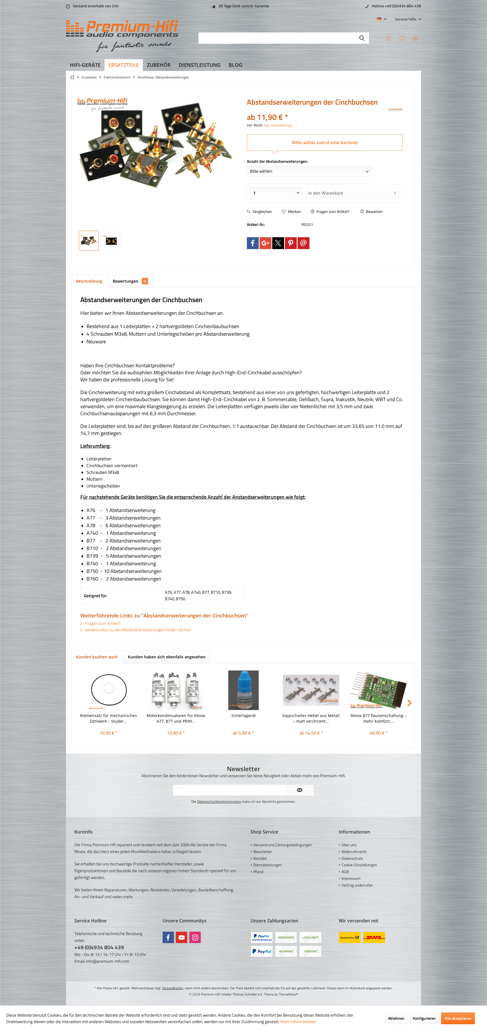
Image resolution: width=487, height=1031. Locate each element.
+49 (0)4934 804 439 (99, 947)
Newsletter (262, 851)
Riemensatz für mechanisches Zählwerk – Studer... (108, 718)
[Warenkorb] (415, 38)
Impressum (351, 878)
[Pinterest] (291, 243)
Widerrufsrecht (354, 851)
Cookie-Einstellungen (359, 865)
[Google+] (265, 243)
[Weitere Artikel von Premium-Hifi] (396, 110)
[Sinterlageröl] (243, 690)
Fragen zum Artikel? (332, 211)
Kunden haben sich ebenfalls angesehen (166, 657)
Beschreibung (89, 281)
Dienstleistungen (267, 865)
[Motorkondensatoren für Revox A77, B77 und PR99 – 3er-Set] (176, 690)
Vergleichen (262, 211)
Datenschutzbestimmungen (219, 801)
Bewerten (374, 211)
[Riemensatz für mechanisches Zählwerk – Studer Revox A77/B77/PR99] (108, 690)
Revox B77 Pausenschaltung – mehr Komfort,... (378, 718)
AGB (345, 871)
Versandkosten (172, 988)
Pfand (258, 871)
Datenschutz (352, 858)
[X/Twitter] (278, 243)
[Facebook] (253, 243)
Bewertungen (129, 281)
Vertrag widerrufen (357, 885)
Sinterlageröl (243, 715)
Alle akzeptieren (457, 1018)
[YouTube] (181, 937)
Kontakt (260, 858)
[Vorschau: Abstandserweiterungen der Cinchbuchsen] (89, 240)
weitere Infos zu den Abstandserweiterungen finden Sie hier (137, 629)
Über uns (349, 845)
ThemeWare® (288, 994)
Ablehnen (396, 1018)
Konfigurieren (424, 1018)
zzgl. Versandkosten (278, 125)
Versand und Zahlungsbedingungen (282, 845)
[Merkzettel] (402, 38)
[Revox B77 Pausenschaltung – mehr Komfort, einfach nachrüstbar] (378, 690)
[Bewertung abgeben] (317, 109)
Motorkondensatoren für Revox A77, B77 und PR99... (176, 718)
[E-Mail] (303, 243)
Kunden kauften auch (97, 657)
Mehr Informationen (298, 1021)
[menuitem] (406, 19)
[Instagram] (195, 937)
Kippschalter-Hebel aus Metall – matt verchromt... (311, 718)
